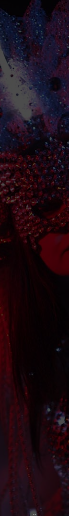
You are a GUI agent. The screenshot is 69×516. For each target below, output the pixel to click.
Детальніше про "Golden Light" (34, 261)
